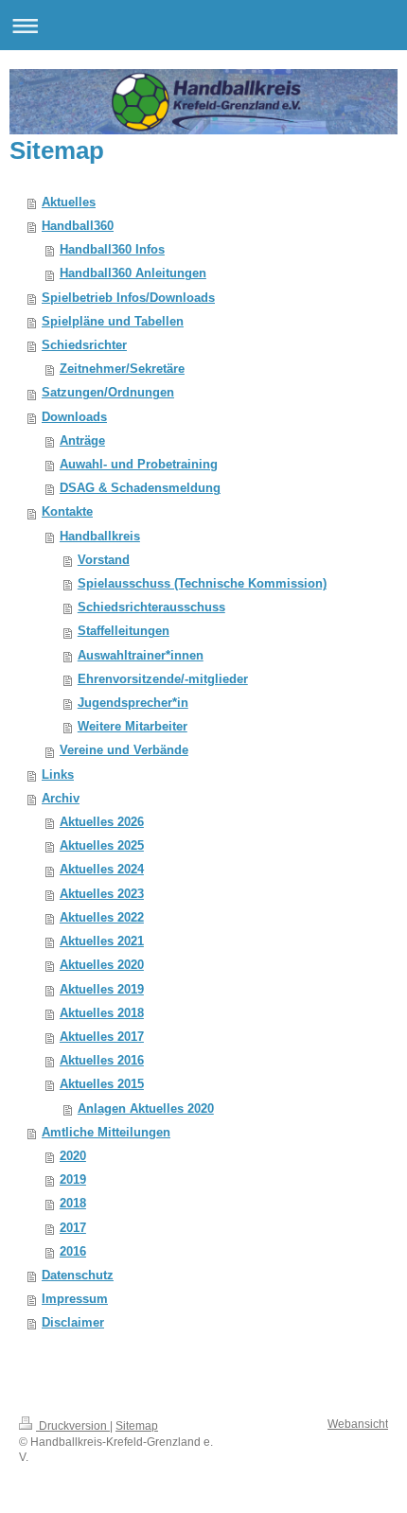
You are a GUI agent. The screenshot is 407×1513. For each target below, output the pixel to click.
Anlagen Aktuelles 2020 (146, 1109)
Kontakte (67, 512)
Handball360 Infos (112, 249)
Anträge (82, 441)
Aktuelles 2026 (102, 822)
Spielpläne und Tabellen (113, 321)
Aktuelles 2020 (102, 965)
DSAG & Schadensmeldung (140, 488)
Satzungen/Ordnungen (108, 392)
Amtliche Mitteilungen (106, 1132)
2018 (73, 1203)
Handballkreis (100, 536)
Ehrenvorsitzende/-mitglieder (163, 679)
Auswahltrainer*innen (141, 655)
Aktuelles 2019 (102, 989)
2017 (73, 1228)
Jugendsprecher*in (133, 703)
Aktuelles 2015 (102, 1084)
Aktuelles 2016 (102, 1060)
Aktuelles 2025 (102, 846)
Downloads (74, 417)
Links (58, 775)
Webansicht (357, 1424)
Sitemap (136, 1426)
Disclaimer (73, 1322)
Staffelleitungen (123, 631)
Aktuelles (69, 202)
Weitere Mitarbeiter (132, 726)
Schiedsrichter (84, 345)
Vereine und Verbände (124, 750)
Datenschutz (78, 1275)
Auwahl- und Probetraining (139, 464)
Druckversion (73, 1426)
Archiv (61, 798)
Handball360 (78, 226)
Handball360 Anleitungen (133, 273)
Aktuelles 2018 (102, 1013)
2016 (73, 1251)
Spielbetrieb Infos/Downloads (128, 298)
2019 (73, 1180)
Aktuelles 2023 (102, 894)
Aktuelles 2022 (102, 917)
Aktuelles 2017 (102, 1037)
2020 (73, 1156)
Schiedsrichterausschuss (151, 607)
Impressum (75, 1299)
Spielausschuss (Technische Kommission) (202, 583)
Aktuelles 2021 (102, 941)
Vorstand (104, 560)
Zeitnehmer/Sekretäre (122, 369)
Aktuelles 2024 (102, 869)
